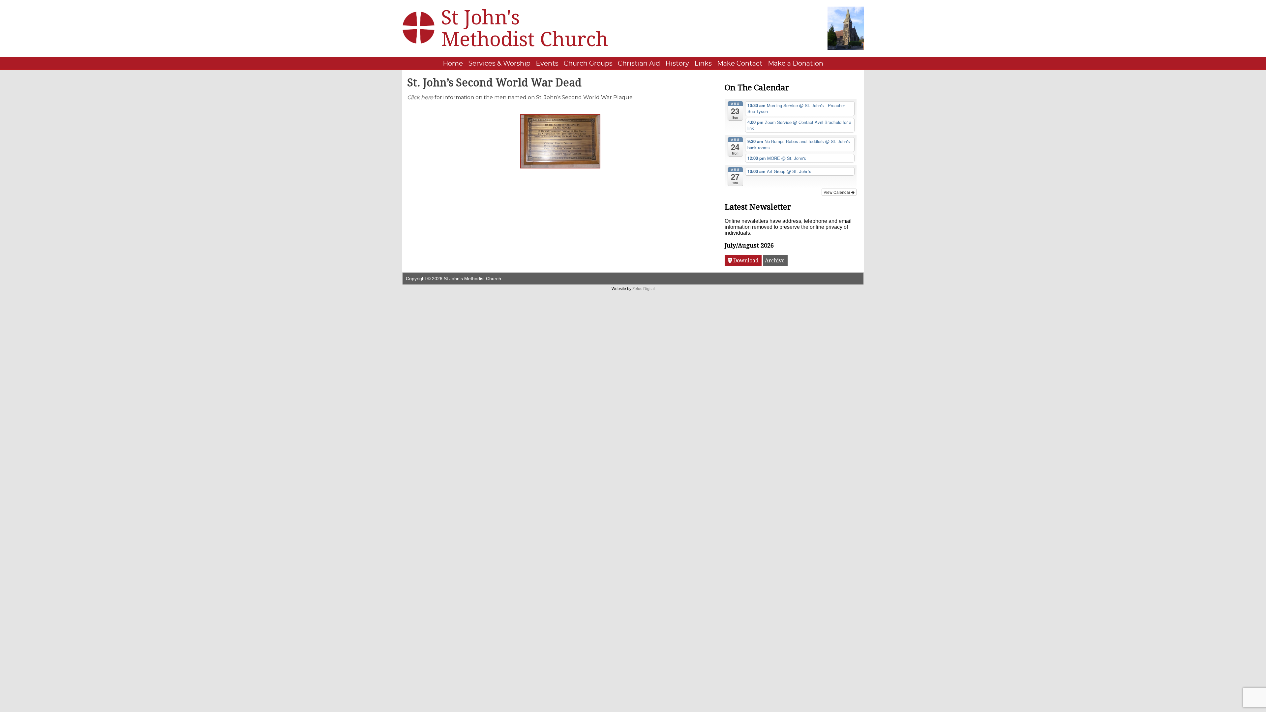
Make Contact (740, 63)
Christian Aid (639, 63)
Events (547, 63)
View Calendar (837, 192)
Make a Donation (795, 63)
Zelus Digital (643, 288)
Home (453, 63)
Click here (420, 97)
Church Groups (588, 63)
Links (703, 63)
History (677, 63)
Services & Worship (499, 63)
